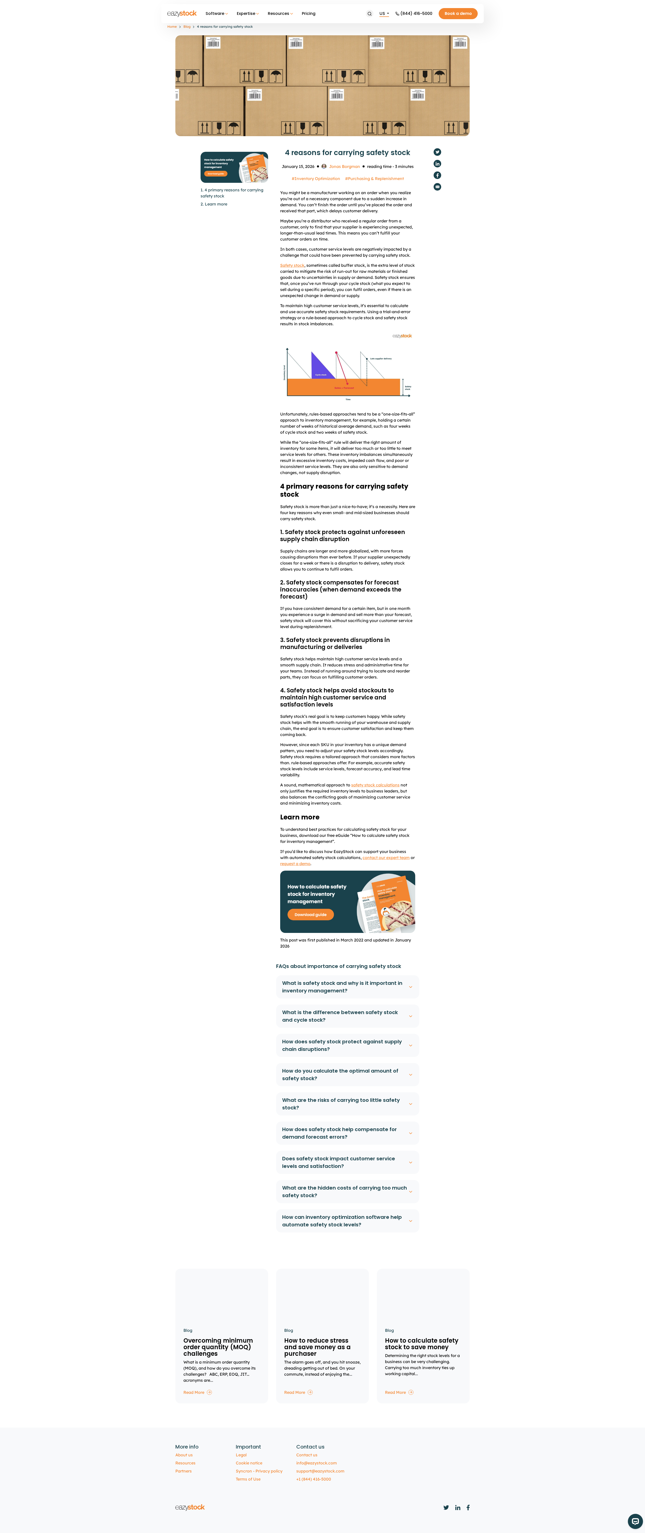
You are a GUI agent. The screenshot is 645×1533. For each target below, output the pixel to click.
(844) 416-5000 (416, 13)
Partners (183, 1470)
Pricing (308, 13)
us (382, 13)
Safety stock (292, 265)
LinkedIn (437, 163)
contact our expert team (386, 857)
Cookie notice (249, 1462)
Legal (241, 1454)
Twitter (437, 152)
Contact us (306, 1454)
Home (172, 26)
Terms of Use (248, 1479)
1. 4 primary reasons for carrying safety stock (232, 192)
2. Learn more (214, 204)
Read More (193, 1392)
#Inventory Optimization (316, 178)
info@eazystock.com (316, 1462)
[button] (369, 13)
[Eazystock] (182, 13)
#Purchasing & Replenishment (374, 178)
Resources (278, 13)
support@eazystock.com (320, 1470)
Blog (186, 26)
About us (184, 1454)
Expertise (246, 13)
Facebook (437, 175)
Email (437, 187)
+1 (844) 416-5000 (313, 1479)
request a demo (295, 863)
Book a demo (458, 13)
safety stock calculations (375, 784)
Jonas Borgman (344, 166)
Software (215, 13)
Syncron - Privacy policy (259, 1470)
